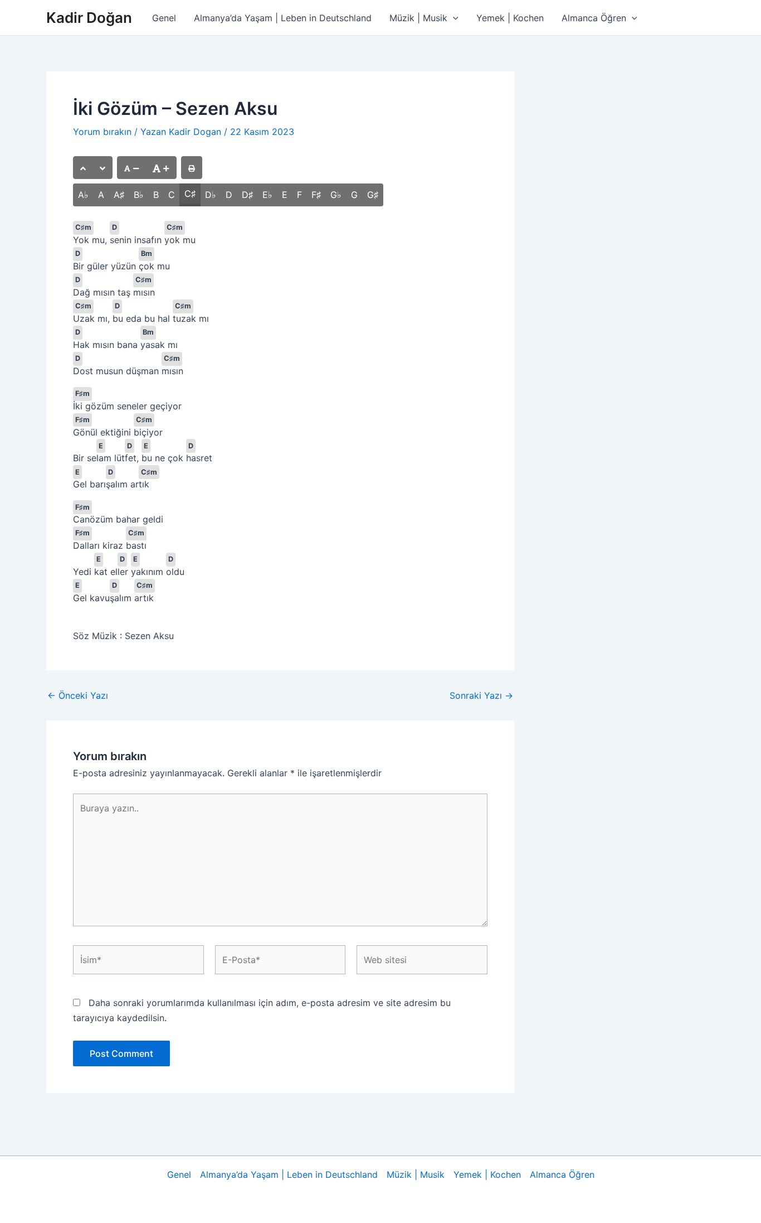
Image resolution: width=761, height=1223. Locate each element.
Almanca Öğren (594, 17)
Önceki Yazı (77, 695)
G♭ (336, 194)
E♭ (267, 194)
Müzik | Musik (418, 17)
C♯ (190, 193)
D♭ (210, 194)
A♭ (83, 194)
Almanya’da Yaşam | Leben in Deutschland (283, 17)
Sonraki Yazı (481, 695)
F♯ (316, 194)
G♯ (372, 194)
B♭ (139, 194)
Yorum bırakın (102, 131)
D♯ (247, 194)
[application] (452, 18)
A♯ (119, 194)
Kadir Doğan (89, 17)
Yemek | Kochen (510, 17)
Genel (164, 17)
